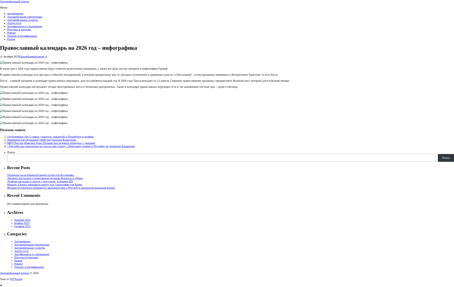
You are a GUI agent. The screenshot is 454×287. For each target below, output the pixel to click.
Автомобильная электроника (24, 16)
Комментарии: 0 (37, 56)
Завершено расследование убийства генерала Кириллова (41, 139)
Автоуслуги (14, 23)
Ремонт (11, 32)
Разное (11, 39)
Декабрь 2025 (22, 219)
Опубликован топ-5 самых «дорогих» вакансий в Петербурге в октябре (50, 136)
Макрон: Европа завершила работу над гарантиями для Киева (44, 184)
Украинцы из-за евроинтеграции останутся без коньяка (40, 175)
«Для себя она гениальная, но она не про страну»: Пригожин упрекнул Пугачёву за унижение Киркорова (71, 146)
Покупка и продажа (19, 29)
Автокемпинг (15, 13)
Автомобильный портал (14, 1)
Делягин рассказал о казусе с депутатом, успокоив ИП (40, 181)
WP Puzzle (16, 279)
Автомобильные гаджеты (22, 19)
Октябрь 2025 (22, 226)
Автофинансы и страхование (24, 26)
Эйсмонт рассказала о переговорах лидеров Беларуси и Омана (45, 178)
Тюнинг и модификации (22, 35)
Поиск (11, 152)
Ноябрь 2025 (21, 223)
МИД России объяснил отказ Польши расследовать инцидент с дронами (51, 143)
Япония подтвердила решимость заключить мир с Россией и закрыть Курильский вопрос (61, 187)
